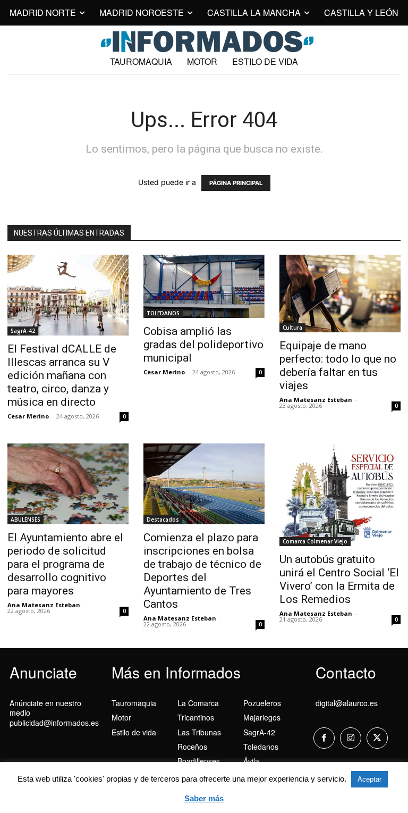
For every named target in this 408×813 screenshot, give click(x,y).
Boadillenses (198, 761)
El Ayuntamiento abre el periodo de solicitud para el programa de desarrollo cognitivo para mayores (65, 564)
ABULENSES (25, 519)
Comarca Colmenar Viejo (315, 541)
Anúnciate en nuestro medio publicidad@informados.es (54, 712)
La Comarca (198, 703)
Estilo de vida (134, 732)
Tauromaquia (134, 703)
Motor (121, 717)
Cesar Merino (28, 416)
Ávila (251, 761)
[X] (377, 738)
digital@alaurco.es (347, 703)
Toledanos (260, 746)
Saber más (204, 798)
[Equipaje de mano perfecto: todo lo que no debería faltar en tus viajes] (340, 293)
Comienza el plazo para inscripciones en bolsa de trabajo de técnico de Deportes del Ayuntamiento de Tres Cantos (202, 570)
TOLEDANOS (163, 313)
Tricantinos (195, 717)
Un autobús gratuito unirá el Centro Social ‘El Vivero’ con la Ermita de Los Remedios (339, 579)
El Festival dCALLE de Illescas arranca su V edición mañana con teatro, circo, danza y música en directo (61, 375)
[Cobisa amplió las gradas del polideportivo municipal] (204, 286)
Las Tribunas (199, 732)
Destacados (163, 519)
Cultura (292, 327)
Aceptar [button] (369, 779)
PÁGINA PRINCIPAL (235, 183)
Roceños (192, 746)
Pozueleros (262, 703)
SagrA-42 (23, 330)
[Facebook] (324, 738)
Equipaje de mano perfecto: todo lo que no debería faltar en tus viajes (337, 365)
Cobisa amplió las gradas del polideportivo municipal (203, 344)
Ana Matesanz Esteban (315, 400)
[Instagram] (350, 738)
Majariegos (261, 717)
